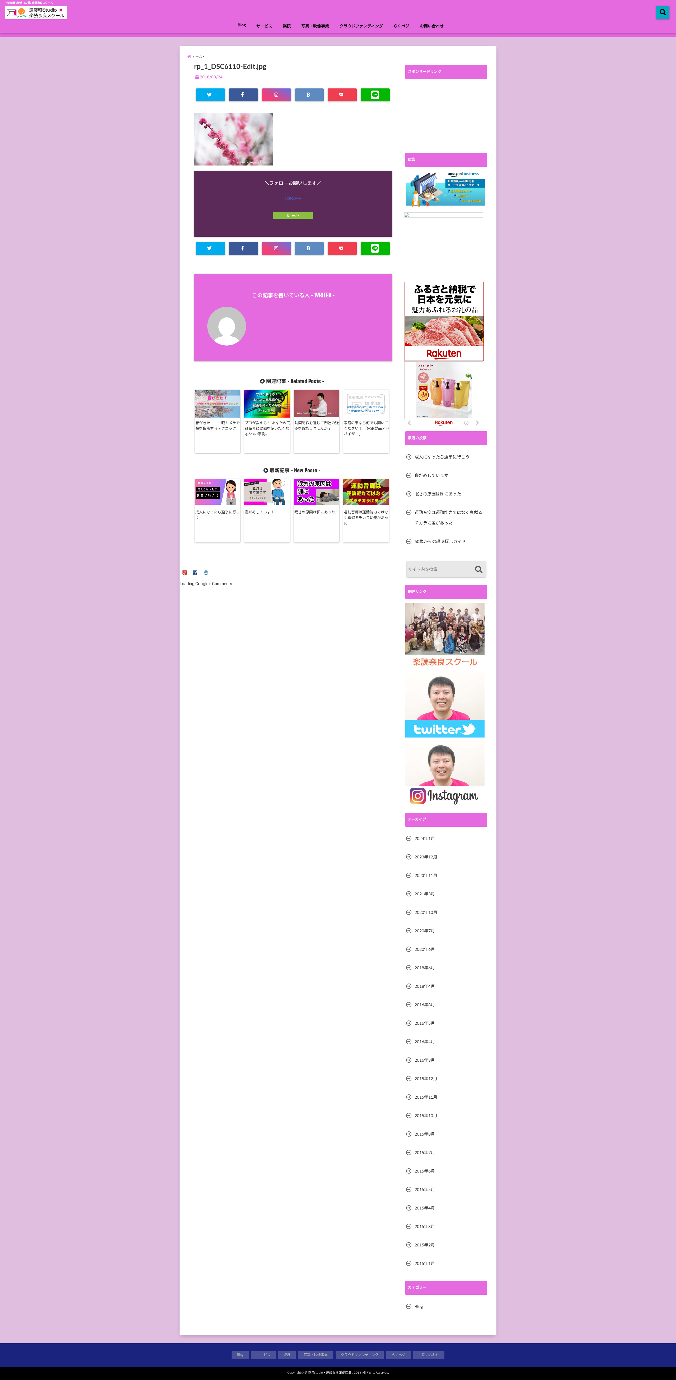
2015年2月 (425, 1245)
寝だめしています (259, 512)
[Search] (479, 570)
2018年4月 (425, 986)
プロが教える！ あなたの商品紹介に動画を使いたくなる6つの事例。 (267, 428)
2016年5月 (425, 1023)
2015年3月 (425, 1227)
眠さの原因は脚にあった (314, 512)
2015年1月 (425, 1263)
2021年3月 (425, 894)
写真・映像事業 (315, 26)
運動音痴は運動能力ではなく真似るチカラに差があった (366, 518)
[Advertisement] (446, 116)
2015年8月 (425, 1134)
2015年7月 (425, 1153)
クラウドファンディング (361, 26)
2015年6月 (425, 1171)
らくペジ (401, 26)
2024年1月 (425, 838)
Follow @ (293, 198)
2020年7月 (425, 931)
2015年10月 (426, 1116)
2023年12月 (426, 857)
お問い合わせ (432, 26)
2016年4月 (425, 1042)
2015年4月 (425, 1208)
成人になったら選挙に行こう (217, 515)
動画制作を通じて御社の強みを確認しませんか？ (316, 426)
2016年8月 (425, 1005)
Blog (242, 25)
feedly (295, 215)
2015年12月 (426, 1079)
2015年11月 (426, 1097)
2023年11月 (426, 875)
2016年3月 (425, 1060)
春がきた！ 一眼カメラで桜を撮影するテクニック (217, 426)
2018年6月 (425, 968)
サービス (264, 26)
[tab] (185, 572)
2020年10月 (426, 912)
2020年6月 (425, 949)
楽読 (287, 26)
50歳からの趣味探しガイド (440, 542)
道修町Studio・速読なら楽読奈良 (327, 1372)
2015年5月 (425, 1190)
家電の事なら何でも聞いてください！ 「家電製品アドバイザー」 (366, 428)
